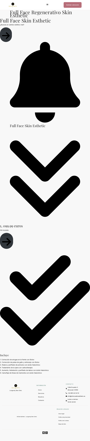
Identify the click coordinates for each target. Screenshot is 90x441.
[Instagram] (46, 432)
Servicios (41, 393)
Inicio (40, 390)
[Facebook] (43, 432)
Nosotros (41, 397)
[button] (47, 4)
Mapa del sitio (62, 424)
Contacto (41, 400)
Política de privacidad (64, 417)
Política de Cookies (63, 420)
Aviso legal (61, 413)
